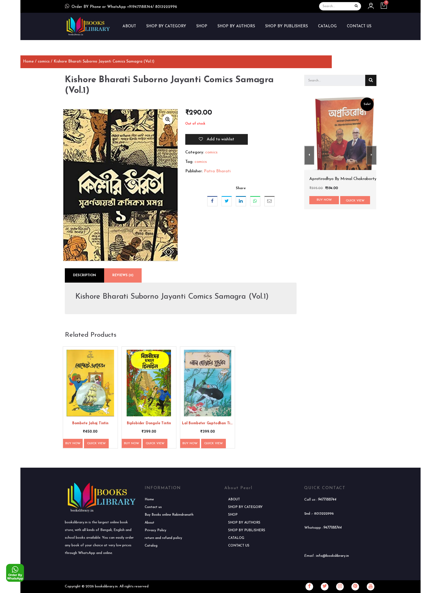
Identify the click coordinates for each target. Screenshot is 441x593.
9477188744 (327, 500)
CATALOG (327, 26)
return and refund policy (163, 538)
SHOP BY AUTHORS (236, 26)
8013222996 (324, 514)
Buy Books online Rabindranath (169, 514)
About (149, 522)
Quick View (96, 443)
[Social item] (309, 586)
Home (28, 62)
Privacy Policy (155, 530)
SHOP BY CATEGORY (166, 26)
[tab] (84, 275)
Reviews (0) (122, 275)
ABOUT (129, 26)
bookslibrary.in (106, 586)
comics (44, 62)
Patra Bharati (217, 171)
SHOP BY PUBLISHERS (286, 26)
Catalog (151, 545)
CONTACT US (359, 26)
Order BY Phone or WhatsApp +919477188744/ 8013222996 (124, 7)
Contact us (153, 507)
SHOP (201, 26)
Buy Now (72, 443)
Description (84, 275)
